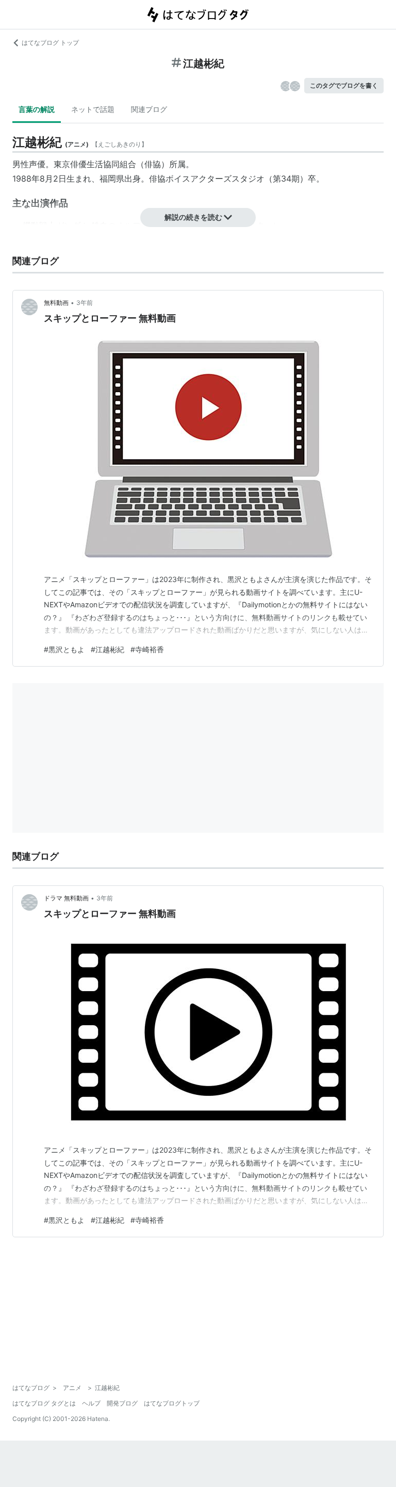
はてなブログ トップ (50, 42)
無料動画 (56, 302)
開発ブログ (122, 1403)
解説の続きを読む (193, 217)
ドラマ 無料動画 (66, 898)
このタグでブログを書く (344, 85)
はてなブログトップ (172, 1403)
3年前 (84, 302)
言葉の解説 (37, 109)
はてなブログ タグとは (44, 1403)
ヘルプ (91, 1403)
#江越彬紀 (107, 649)
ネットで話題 (92, 109)
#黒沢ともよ (64, 649)
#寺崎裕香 (147, 649)
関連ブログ (149, 109)
